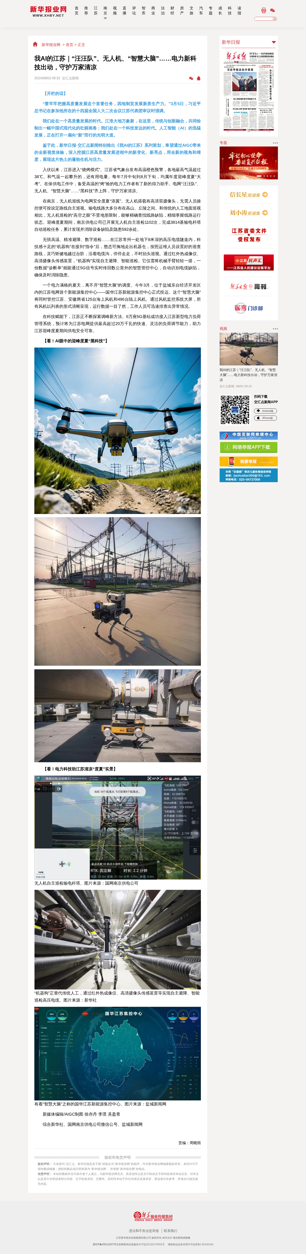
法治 (163, 10)
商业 (153, 10)
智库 (144, 10)
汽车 (201, 10)
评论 (134, 10)
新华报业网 (51, 45)
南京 (105, 10)
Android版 (268, 411)
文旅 (191, 10)
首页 (76, 10)
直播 (124, 10)
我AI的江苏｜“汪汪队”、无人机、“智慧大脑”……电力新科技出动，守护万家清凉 (248, 375)
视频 (115, 10)
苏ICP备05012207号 (104, 1244)
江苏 (96, 10)
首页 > (72, 45)
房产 (182, 10)
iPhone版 (267, 418)
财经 (172, 10)
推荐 (86, 10)
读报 (239, 10)
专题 (211, 10)
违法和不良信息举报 (144, 1231)
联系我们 (170, 1231)
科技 (230, 10)
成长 (220, 10)
